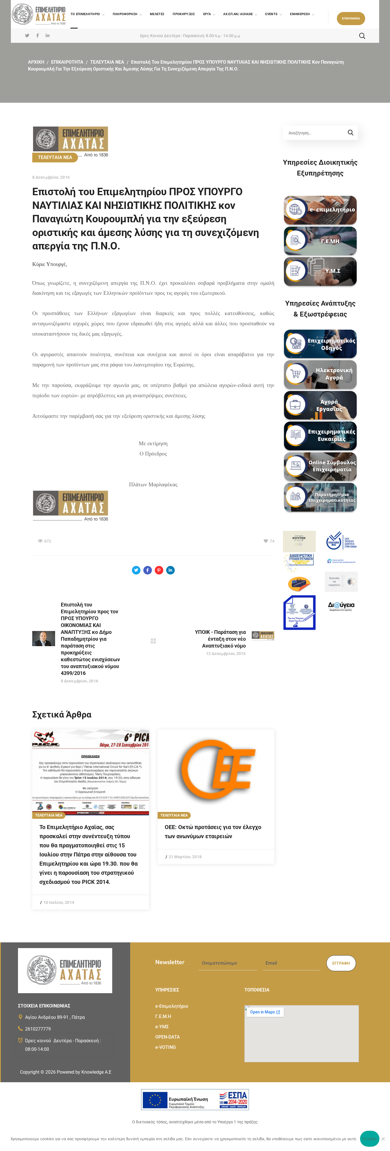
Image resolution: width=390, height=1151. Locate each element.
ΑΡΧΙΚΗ (36, 62)
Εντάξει (370, 1138)
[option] (90, 819)
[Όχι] (383, 1139)
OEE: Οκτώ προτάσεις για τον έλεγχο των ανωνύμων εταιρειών (213, 832)
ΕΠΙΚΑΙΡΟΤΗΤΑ (67, 62)
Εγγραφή (341, 963)
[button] (351, 18)
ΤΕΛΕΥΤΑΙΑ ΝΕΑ (107, 62)
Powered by (84, 1072)
